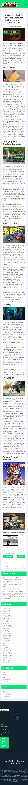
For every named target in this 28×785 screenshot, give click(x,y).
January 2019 (6, 662)
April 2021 (6, 630)
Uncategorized (7, 681)
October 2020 (7, 637)
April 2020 (6, 647)
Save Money (6, 679)
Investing (5, 674)
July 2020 (5, 642)
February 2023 (7, 613)
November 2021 (7, 627)
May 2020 (5, 645)
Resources (6, 677)
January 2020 (6, 652)
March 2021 (6, 632)
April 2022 (6, 623)
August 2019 (6, 660)
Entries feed (6, 693)
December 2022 (7, 617)
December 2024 (7, 608)
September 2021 (7, 628)
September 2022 (7, 618)
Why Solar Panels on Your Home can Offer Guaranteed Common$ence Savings (13, 584)
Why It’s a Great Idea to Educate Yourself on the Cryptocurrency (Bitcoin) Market (12, 579)
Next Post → (21, 556)
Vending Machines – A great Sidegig (13, 591)
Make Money (11, 553)
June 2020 (6, 644)
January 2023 (6, 615)
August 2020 (6, 640)
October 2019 (7, 657)
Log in (4, 691)
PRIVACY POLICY (16, 718)
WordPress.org (7, 696)
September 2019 (7, 659)
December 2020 (7, 633)
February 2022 (7, 625)
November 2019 (7, 655)
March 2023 (6, 612)
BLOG (15, 710)
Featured (5, 672)
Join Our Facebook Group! (4, 743)
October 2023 (7, 610)
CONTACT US (16, 714)
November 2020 (7, 635)
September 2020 (7, 638)
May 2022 (5, 622)
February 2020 (7, 650)
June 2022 (6, 620)
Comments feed (7, 694)
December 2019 (7, 654)
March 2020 (6, 649)
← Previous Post (8, 556)
